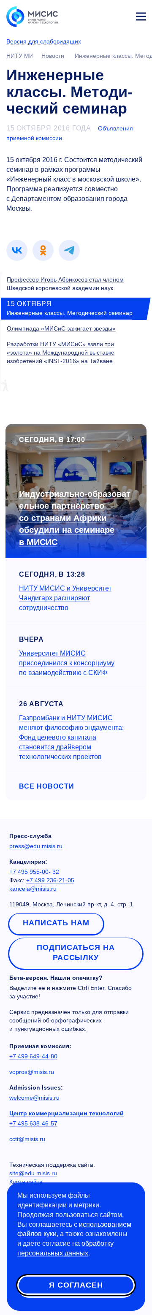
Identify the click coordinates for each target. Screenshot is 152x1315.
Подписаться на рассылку (76, 952)
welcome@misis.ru (34, 1097)
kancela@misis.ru (33, 888)
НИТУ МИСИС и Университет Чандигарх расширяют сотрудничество (65, 598)
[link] (16, 250)
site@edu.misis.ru (33, 1173)
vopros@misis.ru (31, 1071)
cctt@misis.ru (27, 1139)
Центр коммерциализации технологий (66, 1113)
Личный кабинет (121, 15)
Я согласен (76, 1285)
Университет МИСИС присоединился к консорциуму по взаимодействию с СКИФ (66, 663)
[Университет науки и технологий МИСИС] (32, 16)
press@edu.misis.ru (35, 846)
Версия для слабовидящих (43, 41)
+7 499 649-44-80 (33, 1056)
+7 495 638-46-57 (33, 1123)
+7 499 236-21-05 (50, 880)
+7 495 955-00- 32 (34, 871)
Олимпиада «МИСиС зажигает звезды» (61, 328)
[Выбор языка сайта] (101, 14)
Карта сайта (26, 1181)
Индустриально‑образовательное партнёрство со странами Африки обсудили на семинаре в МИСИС (74, 518)
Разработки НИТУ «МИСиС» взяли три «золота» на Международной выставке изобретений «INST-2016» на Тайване (60, 352)
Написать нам (56, 923)
